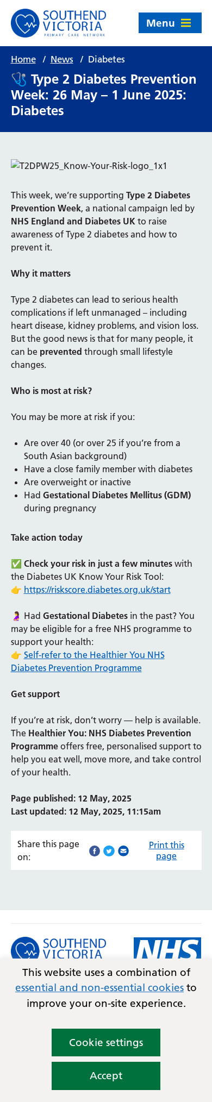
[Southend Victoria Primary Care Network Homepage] (59, 23)
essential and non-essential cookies (99, 987)
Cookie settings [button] (106, 1042)
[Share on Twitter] (108, 849)
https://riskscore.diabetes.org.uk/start (97, 589)
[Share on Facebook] (94, 849)
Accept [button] (106, 1075)
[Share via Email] (123, 849)
